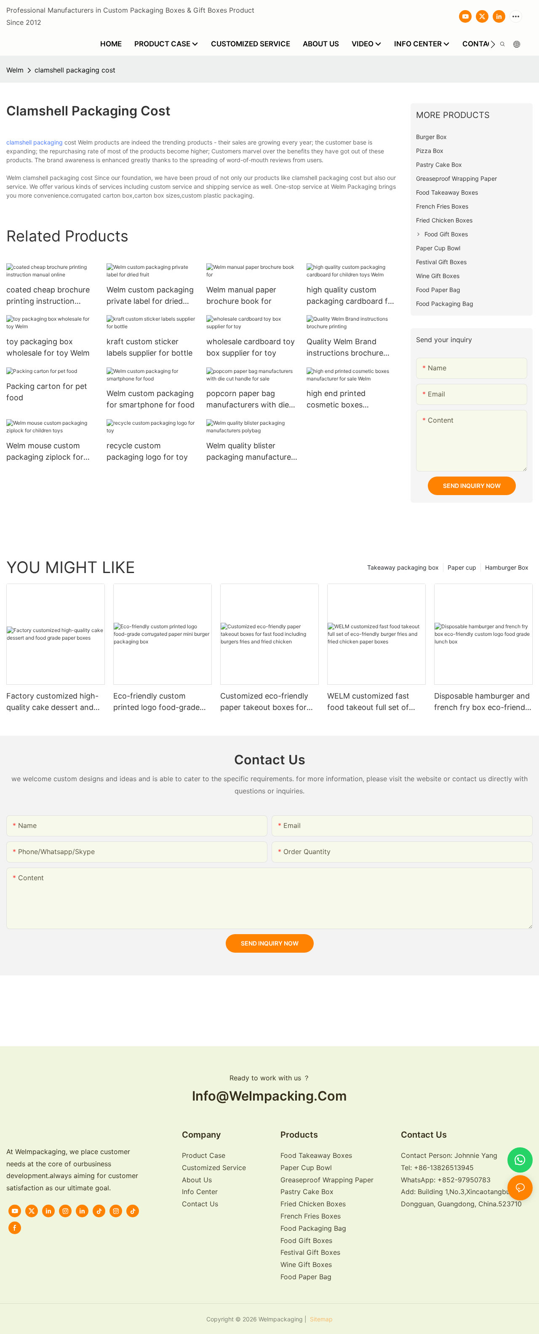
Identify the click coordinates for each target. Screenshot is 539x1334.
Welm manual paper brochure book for (241, 295)
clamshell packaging (34, 142)
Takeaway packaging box (403, 567)
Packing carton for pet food (46, 392)
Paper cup (462, 567)
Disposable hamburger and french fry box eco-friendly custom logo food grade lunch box (482, 702)
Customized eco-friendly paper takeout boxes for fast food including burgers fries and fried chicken (268, 702)
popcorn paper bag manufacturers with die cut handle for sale (247, 399)
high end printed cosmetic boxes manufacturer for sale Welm (345, 399)
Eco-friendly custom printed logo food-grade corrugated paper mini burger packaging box (156, 702)
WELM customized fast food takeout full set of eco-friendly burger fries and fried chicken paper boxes (370, 702)
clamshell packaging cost (75, 70)
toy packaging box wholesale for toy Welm (48, 347)
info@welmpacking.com (269, 1096)
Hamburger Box (506, 567)
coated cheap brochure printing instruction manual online (48, 296)
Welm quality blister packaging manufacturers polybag (252, 452)
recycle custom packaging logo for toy (147, 451)
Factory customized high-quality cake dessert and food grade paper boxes (52, 702)
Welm (15, 70)
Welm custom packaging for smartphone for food (151, 399)
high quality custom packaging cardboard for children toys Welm (351, 296)
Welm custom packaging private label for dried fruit (150, 296)
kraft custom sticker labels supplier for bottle (149, 347)
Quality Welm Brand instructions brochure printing (345, 348)
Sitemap (320, 1319)
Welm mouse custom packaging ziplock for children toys (44, 452)
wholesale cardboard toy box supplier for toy (250, 347)
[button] (493, 44)
